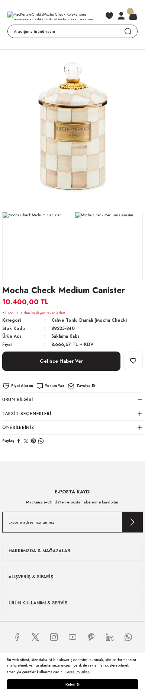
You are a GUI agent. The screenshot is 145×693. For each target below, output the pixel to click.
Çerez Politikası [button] (78, 672)
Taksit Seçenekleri (26, 413)
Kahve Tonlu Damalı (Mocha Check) (89, 320)
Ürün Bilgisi (17, 399)
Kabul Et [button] (72, 684)
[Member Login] (121, 15)
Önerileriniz (18, 427)
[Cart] (133, 15)
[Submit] (132, 522)
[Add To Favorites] (133, 361)
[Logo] (53, 16)
